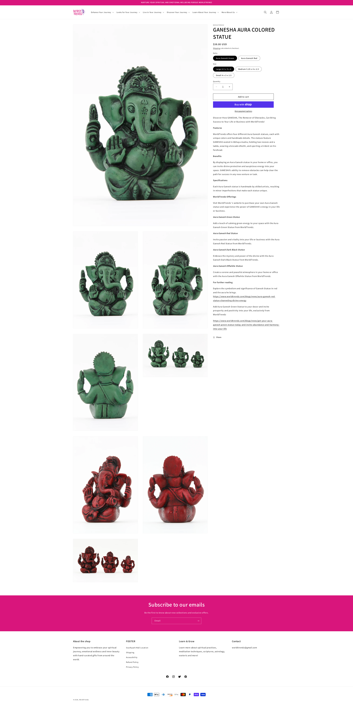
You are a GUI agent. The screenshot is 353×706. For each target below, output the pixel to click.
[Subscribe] (198, 621)
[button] (102, 12)
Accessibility (131, 657)
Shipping (216, 48)
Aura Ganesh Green (225, 58)
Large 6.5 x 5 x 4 (223, 69)
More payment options (243, 111)
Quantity (216, 81)
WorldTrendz (84, 700)
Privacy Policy (132, 667)
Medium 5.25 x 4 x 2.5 (248, 69)
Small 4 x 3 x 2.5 (224, 75)
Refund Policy (132, 662)
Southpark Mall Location (137, 647)
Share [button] (218, 337)
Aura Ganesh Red (249, 58)
